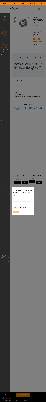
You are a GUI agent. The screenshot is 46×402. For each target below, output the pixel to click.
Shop (14, 3)
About (23, 3)
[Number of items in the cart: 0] (44, 1)
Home (4, 3)
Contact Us (32, 3)
